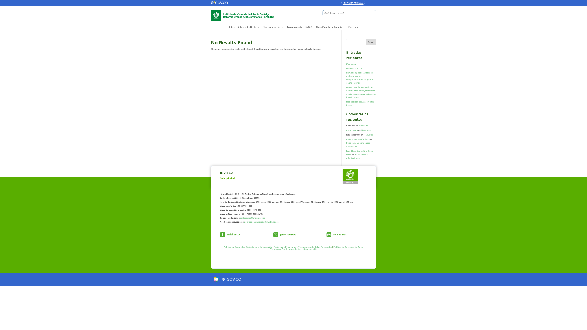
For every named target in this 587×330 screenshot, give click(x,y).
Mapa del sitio (310, 249)
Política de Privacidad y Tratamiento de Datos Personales (303, 247)
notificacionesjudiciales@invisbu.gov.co (261, 222)
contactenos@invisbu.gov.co (252, 218)
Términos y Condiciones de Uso (285, 249)
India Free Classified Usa (358, 139)
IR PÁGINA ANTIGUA (353, 3)
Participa (353, 27)
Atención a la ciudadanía (329, 27)
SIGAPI (308, 27)
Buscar (371, 42)
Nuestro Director (354, 68)
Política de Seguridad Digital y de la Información (247, 247)
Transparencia (294, 27)
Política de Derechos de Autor (348, 247)
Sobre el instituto (247, 27)
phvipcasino (352, 130)
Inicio (232, 27)
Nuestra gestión (271, 27)
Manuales (351, 64)
